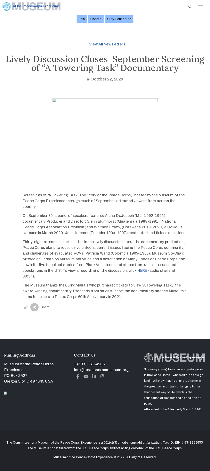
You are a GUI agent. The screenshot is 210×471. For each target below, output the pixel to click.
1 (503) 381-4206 (89, 364)
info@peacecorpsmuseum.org (101, 370)
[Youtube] (86, 376)
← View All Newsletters (105, 44)
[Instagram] (102, 376)
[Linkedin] (94, 376)
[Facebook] (77, 376)
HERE (142, 270)
